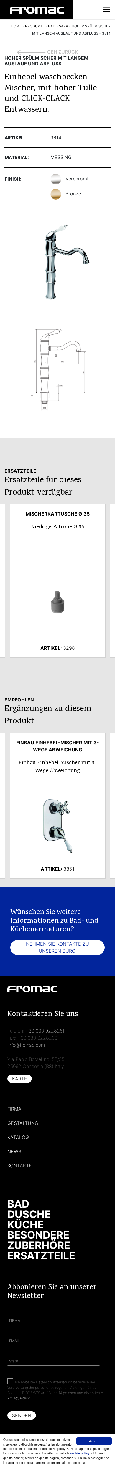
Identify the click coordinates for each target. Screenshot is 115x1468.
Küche (25, 1224)
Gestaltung (22, 1123)
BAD (51, 26)
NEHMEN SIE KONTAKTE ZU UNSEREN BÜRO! (57, 947)
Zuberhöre (38, 1245)
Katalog (18, 1137)
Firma (14, 1109)
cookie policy (80, 1453)
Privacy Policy (18, 1398)
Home (16, 26)
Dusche (29, 1214)
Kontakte (19, 1166)
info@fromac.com (26, 1045)
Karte (19, 1079)
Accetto (94, 1441)
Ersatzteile (41, 1255)
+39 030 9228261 (45, 1031)
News (14, 1151)
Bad (18, 1204)
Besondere (38, 1235)
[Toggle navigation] (106, 10)
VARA (63, 26)
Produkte (35, 26)
